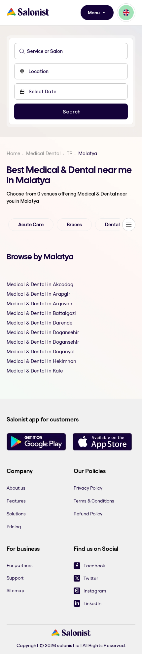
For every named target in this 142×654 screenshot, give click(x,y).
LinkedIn (92, 603)
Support (15, 578)
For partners (20, 565)
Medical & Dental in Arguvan (39, 303)
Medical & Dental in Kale (35, 371)
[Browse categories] (128, 224)
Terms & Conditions (94, 501)
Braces (74, 224)
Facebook (94, 566)
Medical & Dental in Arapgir (38, 294)
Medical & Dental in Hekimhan (41, 361)
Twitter (91, 578)
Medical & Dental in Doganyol (41, 351)
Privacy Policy (88, 488)
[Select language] (126, 12)
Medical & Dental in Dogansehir (43, 332)
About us (16, 488)
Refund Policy (88, 514)
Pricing (14, 527)
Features (16, 501)
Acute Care (31, 224)
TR (69, 153)
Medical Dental (43, 153)
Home (13, 153)
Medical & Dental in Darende (39, 323)
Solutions (16, 514)
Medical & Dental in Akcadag (40, 284)
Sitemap (15, 590)
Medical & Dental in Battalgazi (41, 313)
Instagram (95, 591)
